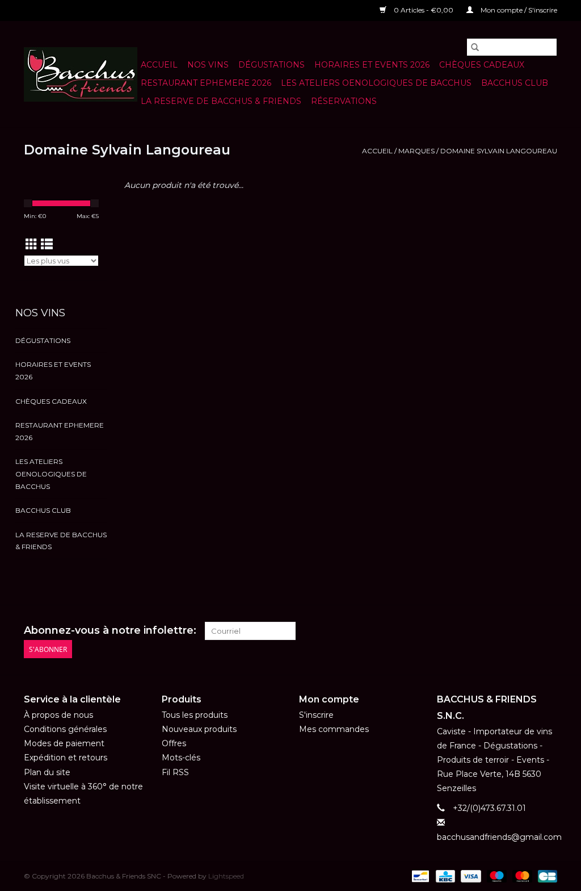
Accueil (159, 65)
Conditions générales (65, 729)
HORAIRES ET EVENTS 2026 (372, 65)
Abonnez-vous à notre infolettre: (110, 631)
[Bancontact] (419, 875)
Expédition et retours (65, 757)
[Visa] (469, 875)
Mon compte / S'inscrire (518, 10)
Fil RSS (175, 772)
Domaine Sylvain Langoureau (498, 151)
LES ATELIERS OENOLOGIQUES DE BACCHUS (376, 83)
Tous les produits (195, 715)
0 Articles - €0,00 (423, 10)
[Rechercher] (474, 47)
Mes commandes (334, 729)
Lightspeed (226, 876)
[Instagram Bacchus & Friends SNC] (548, 631)
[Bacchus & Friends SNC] (80, 74)
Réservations (344, 101)
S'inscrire (316, 715)
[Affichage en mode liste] (47, 244)
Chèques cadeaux (481, 65)
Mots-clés (181, 757)
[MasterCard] (521, 875)
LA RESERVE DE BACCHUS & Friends (221, 101)
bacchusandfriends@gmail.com (499, 837)
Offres (174, 743)
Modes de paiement (64, 743)
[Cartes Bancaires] (545, 875)
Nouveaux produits (199, 729)
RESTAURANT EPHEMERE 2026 (206, 83)
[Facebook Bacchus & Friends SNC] (528, 631)
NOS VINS (208, 65)
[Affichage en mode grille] (31, 244)
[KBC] (444, 875)
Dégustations (271, 65)
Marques (416, 151)
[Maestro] (495, 875)
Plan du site (47, 772)
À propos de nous (58, 715)
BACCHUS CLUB (514, 83)
